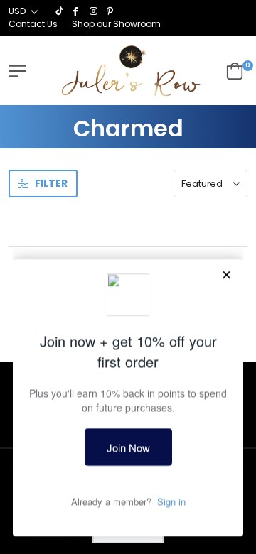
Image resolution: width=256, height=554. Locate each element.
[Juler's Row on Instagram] (95, 11)
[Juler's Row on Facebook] (77, 11)
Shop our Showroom (116, 24)
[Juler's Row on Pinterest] (112, 11)
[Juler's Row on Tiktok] (60, 11)
